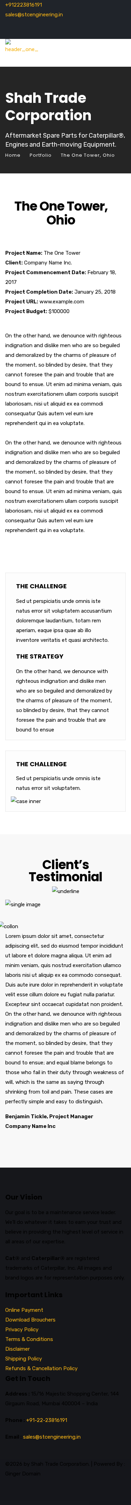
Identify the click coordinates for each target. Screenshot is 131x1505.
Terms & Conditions (29, 1339)
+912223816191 (23, 5)
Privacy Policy (21, 1329)
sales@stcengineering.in (34, 14)
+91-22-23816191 (46, 1420)
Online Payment (24, 1310)
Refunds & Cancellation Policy (41, 1368)
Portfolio (41, 155)
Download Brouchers (30, 1320)
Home (13, 155)
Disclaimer (17, 1349)
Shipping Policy (23, 1359)
